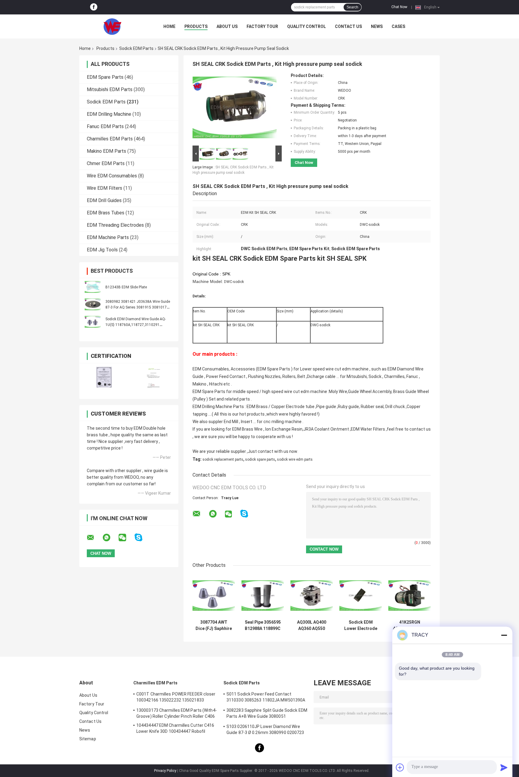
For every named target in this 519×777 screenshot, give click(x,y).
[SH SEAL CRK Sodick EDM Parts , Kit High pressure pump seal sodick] (235, 108)
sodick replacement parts (222, 459)
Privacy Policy (165, 771)
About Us (227, 26)
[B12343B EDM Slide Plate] (93, 287)
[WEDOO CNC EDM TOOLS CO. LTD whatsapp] (110, 537)
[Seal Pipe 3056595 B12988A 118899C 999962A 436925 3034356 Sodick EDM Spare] (262, 595)
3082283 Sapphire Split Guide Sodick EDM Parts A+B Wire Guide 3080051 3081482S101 (266, 714)
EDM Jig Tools (102, 250)
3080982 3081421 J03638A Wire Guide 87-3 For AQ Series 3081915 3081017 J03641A (137, 307)
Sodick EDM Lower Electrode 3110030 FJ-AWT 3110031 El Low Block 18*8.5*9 (361, 625)
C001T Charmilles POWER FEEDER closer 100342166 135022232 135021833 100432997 (176, 698)
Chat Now (399, 7)
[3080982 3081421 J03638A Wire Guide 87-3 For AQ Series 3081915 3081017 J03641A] (93, 304)
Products (196, 26)
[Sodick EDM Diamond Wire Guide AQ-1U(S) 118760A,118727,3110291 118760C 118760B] (93, 322)
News (377, 26)
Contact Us (348, 26)
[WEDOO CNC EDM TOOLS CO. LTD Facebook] (93, 7)
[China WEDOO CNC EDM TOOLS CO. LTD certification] (104, 377)
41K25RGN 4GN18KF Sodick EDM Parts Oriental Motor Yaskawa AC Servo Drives (409, 625)
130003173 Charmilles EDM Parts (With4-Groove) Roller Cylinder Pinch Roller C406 (176, 713)
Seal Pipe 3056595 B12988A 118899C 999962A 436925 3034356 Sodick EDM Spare (263, 625)
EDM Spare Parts (105, 77)
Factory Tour (262, 26)
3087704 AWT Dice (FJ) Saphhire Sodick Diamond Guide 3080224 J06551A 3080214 (214, 625)
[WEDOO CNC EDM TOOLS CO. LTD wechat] (126, 537)
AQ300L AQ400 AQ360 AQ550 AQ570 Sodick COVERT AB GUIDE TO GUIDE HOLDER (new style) (311, 625)
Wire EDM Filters (104, 188)
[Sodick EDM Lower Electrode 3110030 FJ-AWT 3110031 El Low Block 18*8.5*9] (360, 595)
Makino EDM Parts (106, 151)
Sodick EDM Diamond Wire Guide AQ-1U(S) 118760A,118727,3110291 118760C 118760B (135, 325)
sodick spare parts (260, 459)
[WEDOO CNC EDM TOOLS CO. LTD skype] (142, 537)
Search (352, 7)
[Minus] (504, 635)
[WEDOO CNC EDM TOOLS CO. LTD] (112, 26)
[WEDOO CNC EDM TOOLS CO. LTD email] (94, 537)
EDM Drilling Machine (109, 114)
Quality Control (306, 26)
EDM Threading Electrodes (115, 225)
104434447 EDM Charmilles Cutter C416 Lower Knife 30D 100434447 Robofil (175, 728)
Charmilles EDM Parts (110, 139)
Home (169, 26)
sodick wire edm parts (295, 459)
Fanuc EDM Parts (105, 126)
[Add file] (400, 767)
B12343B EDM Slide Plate (126, 287)
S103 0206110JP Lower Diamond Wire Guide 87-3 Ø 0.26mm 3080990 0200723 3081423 (265, 730)
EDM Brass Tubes (105, 213)
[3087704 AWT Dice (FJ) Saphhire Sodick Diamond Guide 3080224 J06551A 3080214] (214, 595)
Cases (398, 26)
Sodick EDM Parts (136, 48)
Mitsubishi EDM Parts (109, 89)
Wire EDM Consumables (112, 176)
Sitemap (87, 738)
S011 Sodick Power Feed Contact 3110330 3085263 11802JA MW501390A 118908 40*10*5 (265, 698)
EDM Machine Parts (108, 237)
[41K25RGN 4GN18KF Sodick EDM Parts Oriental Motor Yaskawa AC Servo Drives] (409, 595)
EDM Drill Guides (104, 200)
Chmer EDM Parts (106, 163)
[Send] (504, 767)
